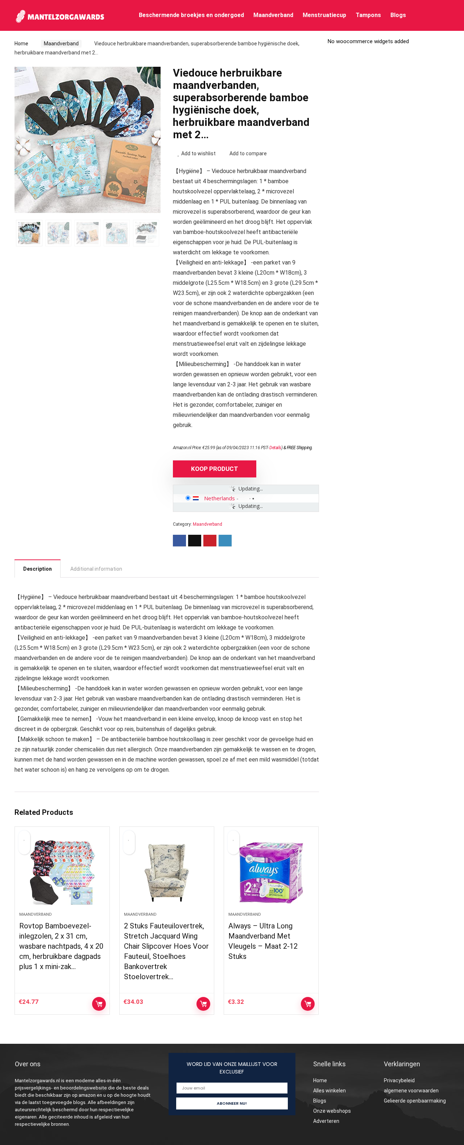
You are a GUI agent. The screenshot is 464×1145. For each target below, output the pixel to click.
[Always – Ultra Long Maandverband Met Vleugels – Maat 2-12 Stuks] (271, 873)
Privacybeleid (399, 1080)
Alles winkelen (329, 1090)
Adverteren (326, 1121)
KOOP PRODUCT (214, 468)
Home (21, 43)
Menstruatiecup (324, 15)
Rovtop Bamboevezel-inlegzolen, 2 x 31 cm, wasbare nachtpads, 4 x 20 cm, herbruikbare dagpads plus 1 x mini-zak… (61, 946)
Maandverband (273, 15)
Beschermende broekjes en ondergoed (191, 15)
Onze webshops (332, 1111)
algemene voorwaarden (411, 1090)
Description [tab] (37, 569)
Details (275, 447)
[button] (157, 70)
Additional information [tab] (96, 569)
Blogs (398, 15)
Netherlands (219, 498)
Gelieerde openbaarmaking (415, 1101)
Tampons (368, 15)
